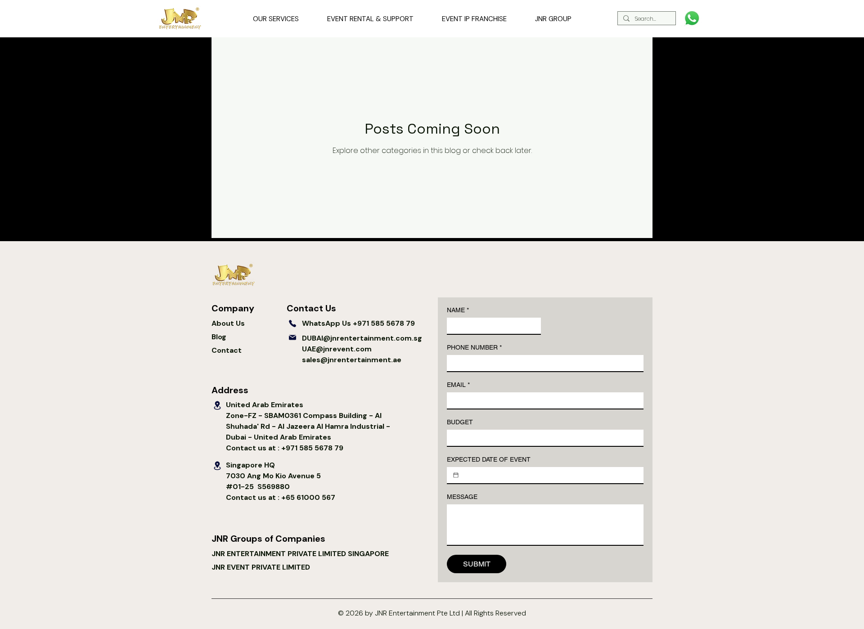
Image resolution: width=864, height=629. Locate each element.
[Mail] (292, 337)
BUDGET (460, 422)
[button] (275, 19)
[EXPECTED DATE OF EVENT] (455, 475)
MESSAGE (462, 496)
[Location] (217, 405)
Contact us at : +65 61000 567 (280, 497)
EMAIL (458, 384)
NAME (458, 310)
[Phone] (292, 323)
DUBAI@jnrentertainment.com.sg (362, 338)
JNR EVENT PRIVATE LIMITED (261, 567)
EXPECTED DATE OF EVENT (489, 459)
